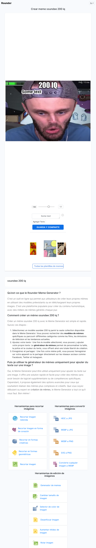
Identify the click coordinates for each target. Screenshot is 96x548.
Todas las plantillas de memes (48, 266)
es (91, 3)
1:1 (61, 206)
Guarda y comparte (48, 227)
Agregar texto (39, 222)
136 (34, 207)
